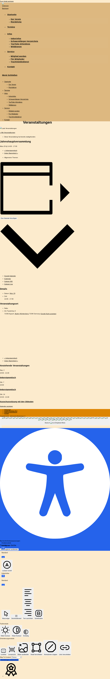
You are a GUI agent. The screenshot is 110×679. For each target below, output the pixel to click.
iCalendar (7, 279)
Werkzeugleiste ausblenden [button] (9, 549)
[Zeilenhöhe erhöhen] (3, 576)
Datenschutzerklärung (10, 412)
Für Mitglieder (13, 114)
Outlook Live (8, 284)
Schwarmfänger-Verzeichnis (18, 99)
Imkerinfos (12, 96)
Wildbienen (12, 105)
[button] (1, 427)
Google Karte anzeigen (48, 314)
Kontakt (7, 120)
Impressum (7, 409)
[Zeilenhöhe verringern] (3, 585)
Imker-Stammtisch (11, 153)
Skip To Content (5, 657)
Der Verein (12, 84)
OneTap (13, 545)
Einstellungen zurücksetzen (9, 660)
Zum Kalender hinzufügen (9, 218)
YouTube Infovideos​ (15, 102)
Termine (7, 90)
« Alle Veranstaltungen (7, 132)
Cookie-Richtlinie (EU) (10, 411)
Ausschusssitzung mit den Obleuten (16, 402)
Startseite (7, 82)
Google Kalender (10, 276)
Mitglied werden (14, 111)
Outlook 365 (8, 281)
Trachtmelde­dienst (15, 117)
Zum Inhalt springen (7, 1)
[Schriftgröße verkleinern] (3, 557)
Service (7, 108)
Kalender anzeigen (6, 406)
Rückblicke (12, 87)
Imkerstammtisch (10, 150)
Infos (6, 93)
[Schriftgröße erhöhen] (3, 548)
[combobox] (55, 421)
